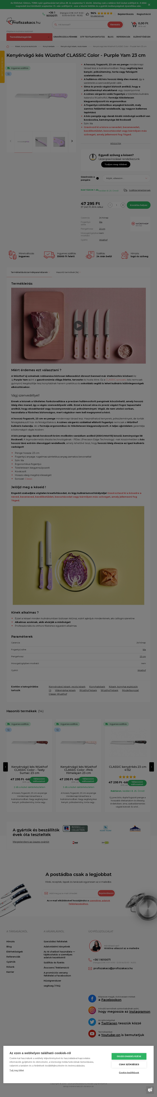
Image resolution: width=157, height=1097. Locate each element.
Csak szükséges (129, 1064)
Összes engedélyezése (129, 1056)
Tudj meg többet (17, 1070)
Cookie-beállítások (129, 1072)
